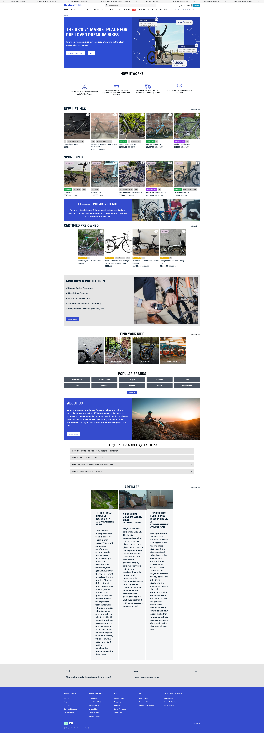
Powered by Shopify (83, 728)
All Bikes (67, 10)
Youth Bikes (143, 10)
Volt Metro (68, 192)
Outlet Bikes (129, 10)
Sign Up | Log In (185, 5)
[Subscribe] (196, 671)
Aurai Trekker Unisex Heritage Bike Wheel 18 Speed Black (117, 262)
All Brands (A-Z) (95, 716)
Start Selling (164, 10)
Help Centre (187, 10)
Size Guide (178, 10)
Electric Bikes (94, 705)
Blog (65, 702)
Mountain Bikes (95, 702)
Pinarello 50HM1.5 (71, 144)
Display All (132, 392)
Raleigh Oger (96, 192)
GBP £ (196, 723)
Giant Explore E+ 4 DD (127, 144)
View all (194, 109)
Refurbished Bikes (116, 10)
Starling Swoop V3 (153, 144)
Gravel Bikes (94, 713)
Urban (89, 10)
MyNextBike (72, 728)
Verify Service (168, 705)
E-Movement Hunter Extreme (130, 192)
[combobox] (130, 5)
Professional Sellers (146, 705)
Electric (97, 10)
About (66, 15)
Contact (67, 705)
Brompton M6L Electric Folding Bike (172, 262)
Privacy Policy (69, 713)
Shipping (117, 702)
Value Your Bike (153, 10)
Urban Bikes (93, 709)
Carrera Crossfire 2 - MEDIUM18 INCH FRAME (104, 145)
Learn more (72, 319)
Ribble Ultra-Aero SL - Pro (156, 192)
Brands (105, 10)
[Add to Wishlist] (88, 114)
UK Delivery (168, 698)
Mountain (81, 10)
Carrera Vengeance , (182, 192)
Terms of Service (70, 709)
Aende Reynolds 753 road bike (89, 261)
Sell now (196, 5)
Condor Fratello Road (182, 144)
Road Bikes (93, 698)
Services (196, 10)
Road (73, 10)
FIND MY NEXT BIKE (76, 53)
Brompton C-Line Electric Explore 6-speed (146, 262)
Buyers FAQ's (119, 698)
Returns (117, 705)
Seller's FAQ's (144, 702)
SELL (92, 53)
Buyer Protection (120, 709)
